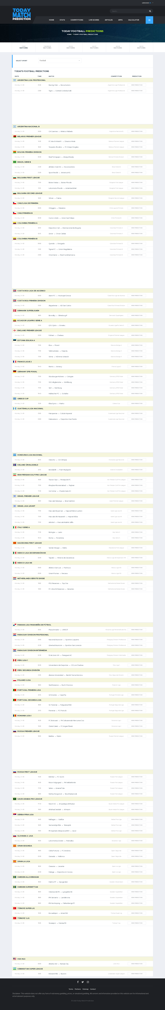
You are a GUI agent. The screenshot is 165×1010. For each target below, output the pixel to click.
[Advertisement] (82, 109)
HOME (51, 20)
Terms (71, 989)
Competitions (77, 20)
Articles (109, 20)
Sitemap (85, 989)
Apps (120, 20)
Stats (62, 20)
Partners (78, 989)
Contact (93, 989)
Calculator (133, 20)
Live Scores (94, 20)
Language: (146, 3)
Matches (24, 47)
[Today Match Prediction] (21, 13)
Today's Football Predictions (85, 34)
